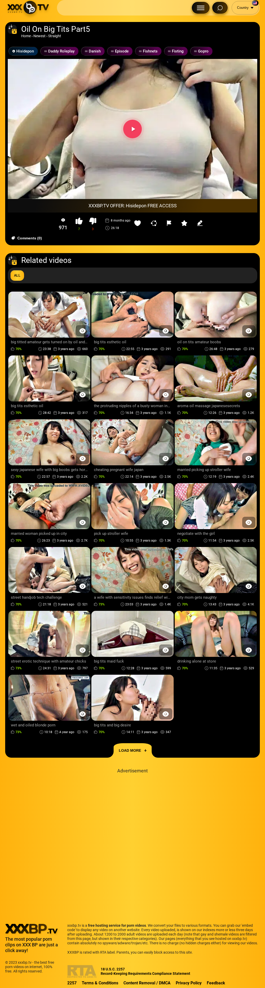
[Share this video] (155, 223)
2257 (72, 983)
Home (26, 36)
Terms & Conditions (100, 983)
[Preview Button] (82, 330)
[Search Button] (220, 7)
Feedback (216, 983)
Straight (54, 36)
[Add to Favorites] (138, 223)
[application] (132, 129)
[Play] (132, 129)
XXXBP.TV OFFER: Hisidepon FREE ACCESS (133, 205)
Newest (39, 36)
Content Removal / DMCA (147, 983)
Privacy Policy (189, 983)
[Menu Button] (200, 7)
